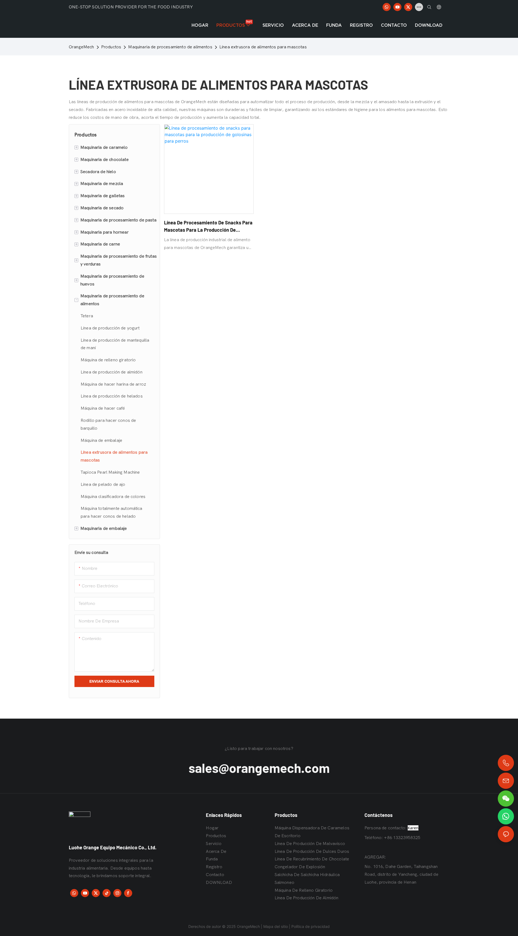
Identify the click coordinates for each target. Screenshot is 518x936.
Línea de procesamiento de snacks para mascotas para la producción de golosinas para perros (208, 227)
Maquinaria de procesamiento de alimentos (170, 47)
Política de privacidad (310, 926)
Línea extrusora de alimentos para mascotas (263, 47)
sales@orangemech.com (259, 768)
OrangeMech (81, 47)
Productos (111, 47)
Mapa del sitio (275, 926)
